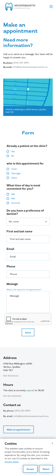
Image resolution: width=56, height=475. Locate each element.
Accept (30, 469)
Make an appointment (18, 429)
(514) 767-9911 (21, 62)
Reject (46, 469)
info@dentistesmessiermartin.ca (29, 67)
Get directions (10, 375)
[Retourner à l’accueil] (20, 7)
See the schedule (12, 395)
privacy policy (12, 461)
